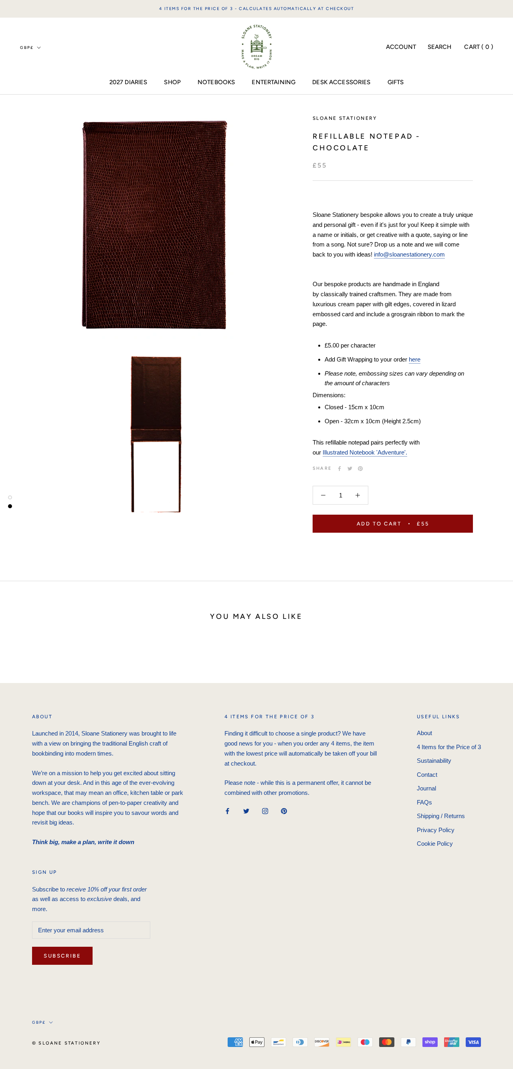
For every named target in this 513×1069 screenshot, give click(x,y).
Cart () (478, 46)
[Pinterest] (360, 468)
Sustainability (434, 760)
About (424, 733)
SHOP (172, 82)
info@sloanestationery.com (409, 254)
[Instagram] (265, 811)
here (414, 359)
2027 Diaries (128, 82)
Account (401, 46)
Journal (426, 788)
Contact (427, 774)
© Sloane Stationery (66, 1043)
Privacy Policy (435, 830)
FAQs (424, 802)
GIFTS (396, 82)
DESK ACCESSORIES (341, 82)
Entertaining (273, 82)
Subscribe (62, 956)
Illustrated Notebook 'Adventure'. (365, 452)
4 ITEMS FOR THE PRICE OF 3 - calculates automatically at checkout (256, 8)
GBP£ (27, 47)
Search (440, 46)
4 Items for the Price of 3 (449, 747)
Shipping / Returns (441, 815)
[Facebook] (339, 468)
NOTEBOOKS (216, 82)
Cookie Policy (435, 843)
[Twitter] (349, 468)
